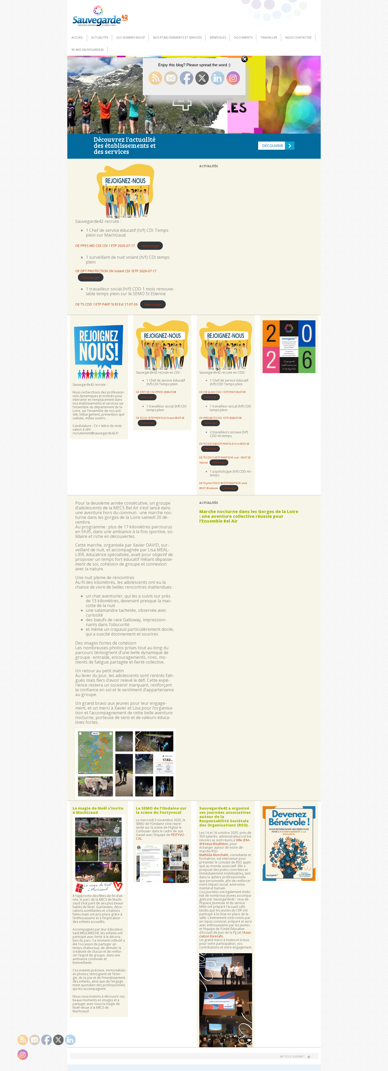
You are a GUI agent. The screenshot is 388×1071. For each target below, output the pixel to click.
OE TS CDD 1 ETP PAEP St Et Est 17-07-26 (106, 304)
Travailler (269, 37)
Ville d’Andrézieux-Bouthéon (224, 842)
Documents (243, 37)
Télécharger (149, 245)
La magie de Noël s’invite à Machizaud (98, 810)
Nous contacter (298, 37)
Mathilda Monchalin (213, 855)
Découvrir (272, 145)
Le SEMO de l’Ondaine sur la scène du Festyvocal (161, 810)
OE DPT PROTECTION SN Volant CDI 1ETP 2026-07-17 (115, 271)
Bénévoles (218, 37)
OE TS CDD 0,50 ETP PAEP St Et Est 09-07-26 (224, 443)
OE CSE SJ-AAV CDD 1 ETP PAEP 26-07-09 (222, 392)
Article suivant (292, 1056)
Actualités (99, 37)
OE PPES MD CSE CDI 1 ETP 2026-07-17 (105, 245)
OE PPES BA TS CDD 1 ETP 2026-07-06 (220, 418)
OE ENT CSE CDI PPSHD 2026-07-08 (156, 392)
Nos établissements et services (177, 37)
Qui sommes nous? (130, 37)
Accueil (77, 37)
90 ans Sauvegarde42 (88, 49)
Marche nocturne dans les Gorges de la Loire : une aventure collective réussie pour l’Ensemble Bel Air (248, 516)
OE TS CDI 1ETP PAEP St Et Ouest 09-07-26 (160, 418)
